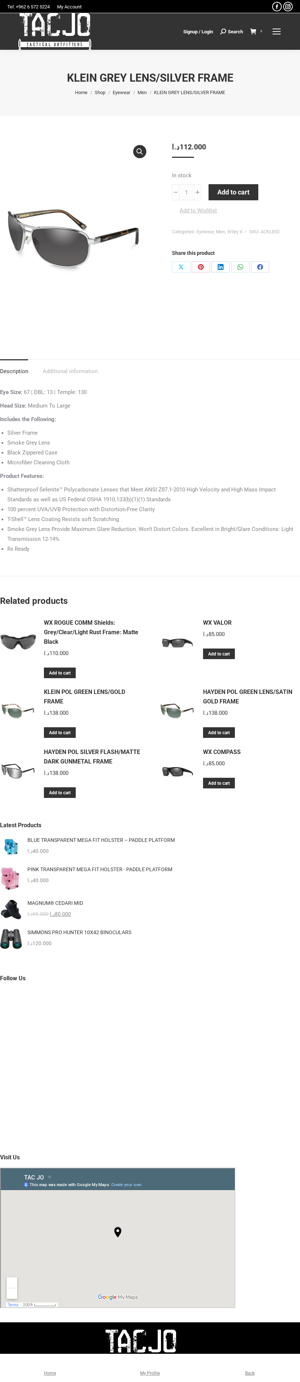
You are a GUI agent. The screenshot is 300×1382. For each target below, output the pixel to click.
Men (220, 231)
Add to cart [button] (60, 673)
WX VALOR (217, 622)
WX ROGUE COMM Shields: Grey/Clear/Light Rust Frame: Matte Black (91, 632)
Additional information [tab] (70, 371)
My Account (69, 7)
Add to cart (233, 192)
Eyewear (205, 231)
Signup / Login (198, 31)
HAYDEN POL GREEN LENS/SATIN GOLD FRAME (247, 696)
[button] (139, 151)
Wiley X (235, 231)
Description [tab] (14, 371)
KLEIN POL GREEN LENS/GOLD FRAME (84, 696)
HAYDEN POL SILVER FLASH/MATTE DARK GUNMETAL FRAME (92, 756)
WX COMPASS (222, 751)
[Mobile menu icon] (276, 31)
